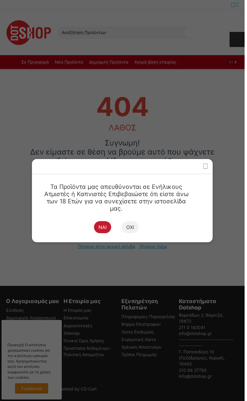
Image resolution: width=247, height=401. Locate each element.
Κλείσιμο (205, 166)
